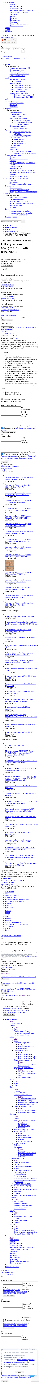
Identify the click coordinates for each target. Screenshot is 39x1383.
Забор (7, 99)
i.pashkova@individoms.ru (10, 310)
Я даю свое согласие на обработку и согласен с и (18, 457)
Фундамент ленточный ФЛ (24, 95)
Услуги (7, 28)
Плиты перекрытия (17, 83)
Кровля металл (15, 137)
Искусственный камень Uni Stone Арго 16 (20, 616)
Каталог (8, 911)
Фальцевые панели (17, 199)
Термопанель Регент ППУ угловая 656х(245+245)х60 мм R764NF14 (18, 494)
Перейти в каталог (8, 967)
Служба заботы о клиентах (19, 24)
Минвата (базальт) (16, 188)
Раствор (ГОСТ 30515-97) (19, 215)
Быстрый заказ (6, 57)
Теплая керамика (16, 112)
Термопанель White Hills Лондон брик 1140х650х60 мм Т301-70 (19, 478)
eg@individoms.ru (7, 287)
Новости (13, 16)
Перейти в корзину (8, 995)
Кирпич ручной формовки (23, 122)
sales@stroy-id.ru (7, 37)
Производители (11, 217)
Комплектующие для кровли (20, 136)
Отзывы (12, 4)
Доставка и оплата (16, 6)
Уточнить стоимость (8, 315)
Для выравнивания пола (19, 159)
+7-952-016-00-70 (7, 285)
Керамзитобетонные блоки (19, 74)
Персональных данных (9, 456)
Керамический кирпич (22, 120)
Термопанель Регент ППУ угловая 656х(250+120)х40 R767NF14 (18, 556)
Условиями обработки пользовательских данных (19, 1361)
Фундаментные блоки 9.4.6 (15, 745)
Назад (12, 1021)
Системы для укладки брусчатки (22, 170)
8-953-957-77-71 (20, 58)
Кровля (8, 130)
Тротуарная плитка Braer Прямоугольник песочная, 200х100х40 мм (20, 864)
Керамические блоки (17, 76)
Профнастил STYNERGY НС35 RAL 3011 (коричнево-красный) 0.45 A (21, 769)
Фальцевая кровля (20, 143)
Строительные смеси (17, 70)
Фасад (7, 194)
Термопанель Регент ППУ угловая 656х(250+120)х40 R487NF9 (18, 581)
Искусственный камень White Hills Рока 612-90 (18, 977)
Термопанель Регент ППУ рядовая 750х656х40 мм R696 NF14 (18, 573)
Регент (15, 338)
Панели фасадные (16, 205)
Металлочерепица (20, 139)
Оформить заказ (7, 265)
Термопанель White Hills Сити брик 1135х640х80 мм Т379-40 (18, 588)
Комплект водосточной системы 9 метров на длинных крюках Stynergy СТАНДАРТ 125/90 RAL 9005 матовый (20, 778)
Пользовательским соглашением (15, 1012)
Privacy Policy (28, 956)
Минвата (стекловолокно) (19, 190)
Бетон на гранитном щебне (20, 211)
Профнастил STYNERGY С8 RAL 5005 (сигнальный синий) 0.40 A (20, 848)
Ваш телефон (28, 1004)
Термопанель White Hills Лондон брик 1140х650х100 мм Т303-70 (19, 596)
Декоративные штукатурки (20, 201)
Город (23, 416)
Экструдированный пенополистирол (23, 192)
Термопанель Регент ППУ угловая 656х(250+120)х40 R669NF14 (18, 509)
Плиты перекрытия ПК (22, 87)
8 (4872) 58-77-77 (7, 58)
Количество (25, 410)
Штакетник (14, 107)
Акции (7, 30)
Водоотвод (14, 182)
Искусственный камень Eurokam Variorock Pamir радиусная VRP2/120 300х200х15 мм (21, 623)
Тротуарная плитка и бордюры (16, 178)
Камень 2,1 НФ (15, 116)
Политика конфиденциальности (21, 10)
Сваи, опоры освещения (18, 89)
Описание (4, 331)
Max (35, 327)
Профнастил (18, 141)
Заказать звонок (8, 1014)
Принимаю (19, 1372)
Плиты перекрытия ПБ (22, 85)
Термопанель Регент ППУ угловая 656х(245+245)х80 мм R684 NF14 (18, 841)
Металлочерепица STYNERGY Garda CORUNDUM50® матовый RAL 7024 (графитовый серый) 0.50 (19, 753)
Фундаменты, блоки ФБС (19, 93)
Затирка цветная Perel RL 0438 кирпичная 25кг (18, 983)
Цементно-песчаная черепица (25, 153)
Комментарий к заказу (28, 426)
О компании (9, 3)
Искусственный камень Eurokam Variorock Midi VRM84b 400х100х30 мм (21, 700)
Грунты (12, 157)
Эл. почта (27, 1306)
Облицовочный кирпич (18, 118)
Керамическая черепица (23, 151)
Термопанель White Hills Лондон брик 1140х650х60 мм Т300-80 (19, 604)
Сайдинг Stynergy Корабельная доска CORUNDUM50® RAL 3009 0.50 (19, 661)
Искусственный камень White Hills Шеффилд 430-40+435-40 (18, 631)
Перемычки (18, 81)
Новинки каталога (16, 26)
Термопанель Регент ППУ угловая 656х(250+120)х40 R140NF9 (18, 548)
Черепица (13, 149)
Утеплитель (9, 186)
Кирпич (8, 109)
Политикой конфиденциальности (15, 1010)
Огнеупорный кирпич (22, 128)
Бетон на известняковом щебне (21, 213)
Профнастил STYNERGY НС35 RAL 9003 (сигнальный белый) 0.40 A (21, 802)
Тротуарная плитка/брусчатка (20, 184)
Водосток (17, 134)
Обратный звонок (7, 882)
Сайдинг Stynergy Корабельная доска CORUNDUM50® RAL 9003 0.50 (19, 654)
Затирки (13, 161)
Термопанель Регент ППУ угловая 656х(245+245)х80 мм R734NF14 (18, 540)
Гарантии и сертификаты (19, 12)
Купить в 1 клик (7, 327)
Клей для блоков (16, 166)
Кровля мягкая (15, 145)
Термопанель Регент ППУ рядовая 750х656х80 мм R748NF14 (18, 501)
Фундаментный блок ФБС (23, 97)
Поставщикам (15, 20)
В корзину (5, 979)
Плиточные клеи (16, 168)
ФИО (23, 407)
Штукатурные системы (18, 176)
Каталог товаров (11, 227)
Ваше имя (27, 1002)
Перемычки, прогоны (18, 80)
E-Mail (23, 412)
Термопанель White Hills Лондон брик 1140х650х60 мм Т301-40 (19, 532)
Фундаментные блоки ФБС (20, 68)
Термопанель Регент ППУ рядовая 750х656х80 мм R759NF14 (18, 525)
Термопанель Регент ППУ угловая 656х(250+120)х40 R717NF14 (18, 517)
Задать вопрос (6, 878)
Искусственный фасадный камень (22, 203)
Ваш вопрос (26, 1318)
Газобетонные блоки (17, 72)
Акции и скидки (16, 8)
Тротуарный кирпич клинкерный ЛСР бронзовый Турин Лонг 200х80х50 (19, 810)
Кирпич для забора (17, 103)
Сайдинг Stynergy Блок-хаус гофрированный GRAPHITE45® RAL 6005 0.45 (21, 717)
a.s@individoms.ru (7, 298)
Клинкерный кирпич (21, 124)
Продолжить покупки (23, 995)
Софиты (13, 147)
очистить (4, 973)
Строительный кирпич (18, 126)
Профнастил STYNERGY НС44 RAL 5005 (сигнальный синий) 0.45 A (21, 762)
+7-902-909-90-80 (7, 296)
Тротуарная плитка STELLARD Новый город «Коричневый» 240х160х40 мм (19, 856)
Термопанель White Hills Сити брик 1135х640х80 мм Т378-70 (18, 486)
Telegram (30, 327)
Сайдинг (13, 207)
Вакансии (13, 22)
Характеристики (7, 330)
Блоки (7, 64)
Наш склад (13, 18)
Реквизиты (14, 14)
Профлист (13, 105)
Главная (8, 225)
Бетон (7, 209)
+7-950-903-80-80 (7, 308)
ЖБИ (7, 78)
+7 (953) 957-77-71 (20, 327)
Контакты (8, 32)
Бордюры (13, 180)
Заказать (5, 462)
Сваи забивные (19, 91)
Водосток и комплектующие (20, 132)
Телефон (24, 414)
